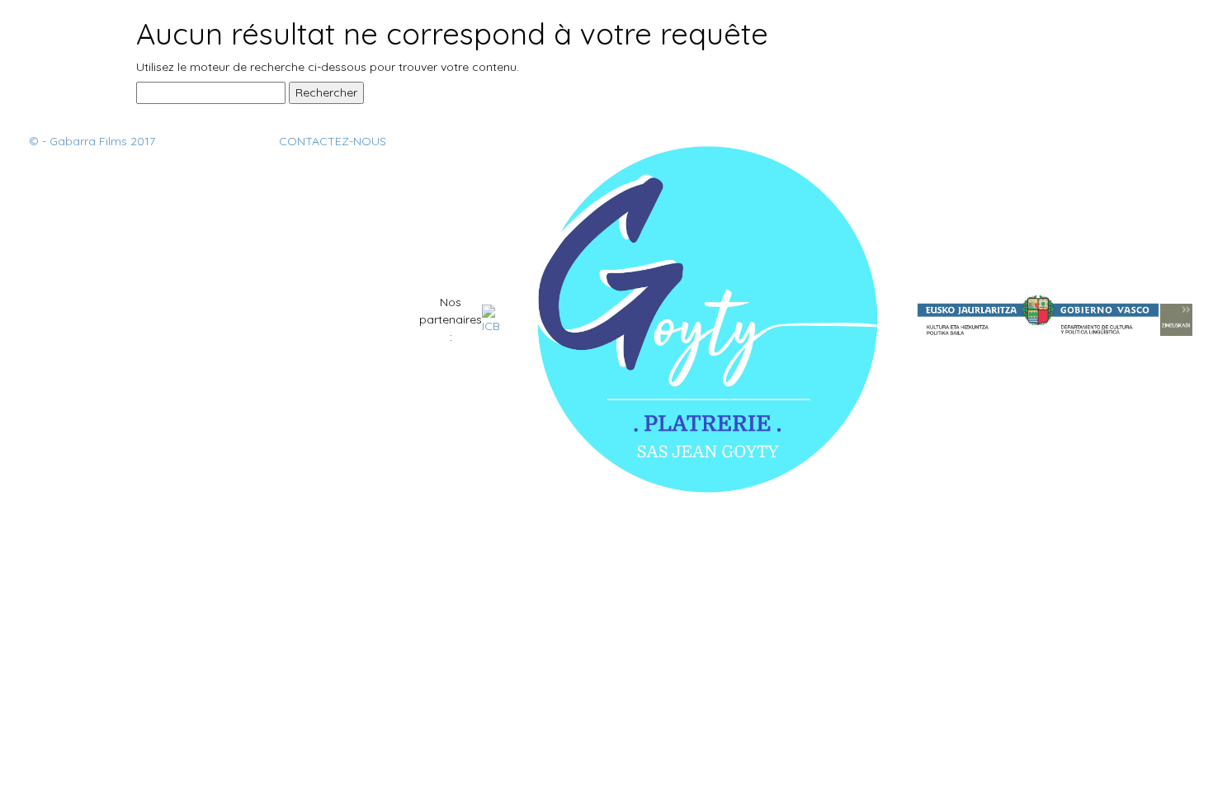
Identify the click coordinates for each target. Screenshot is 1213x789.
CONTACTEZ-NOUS (332, 141)
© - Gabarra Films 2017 (92, 141)
